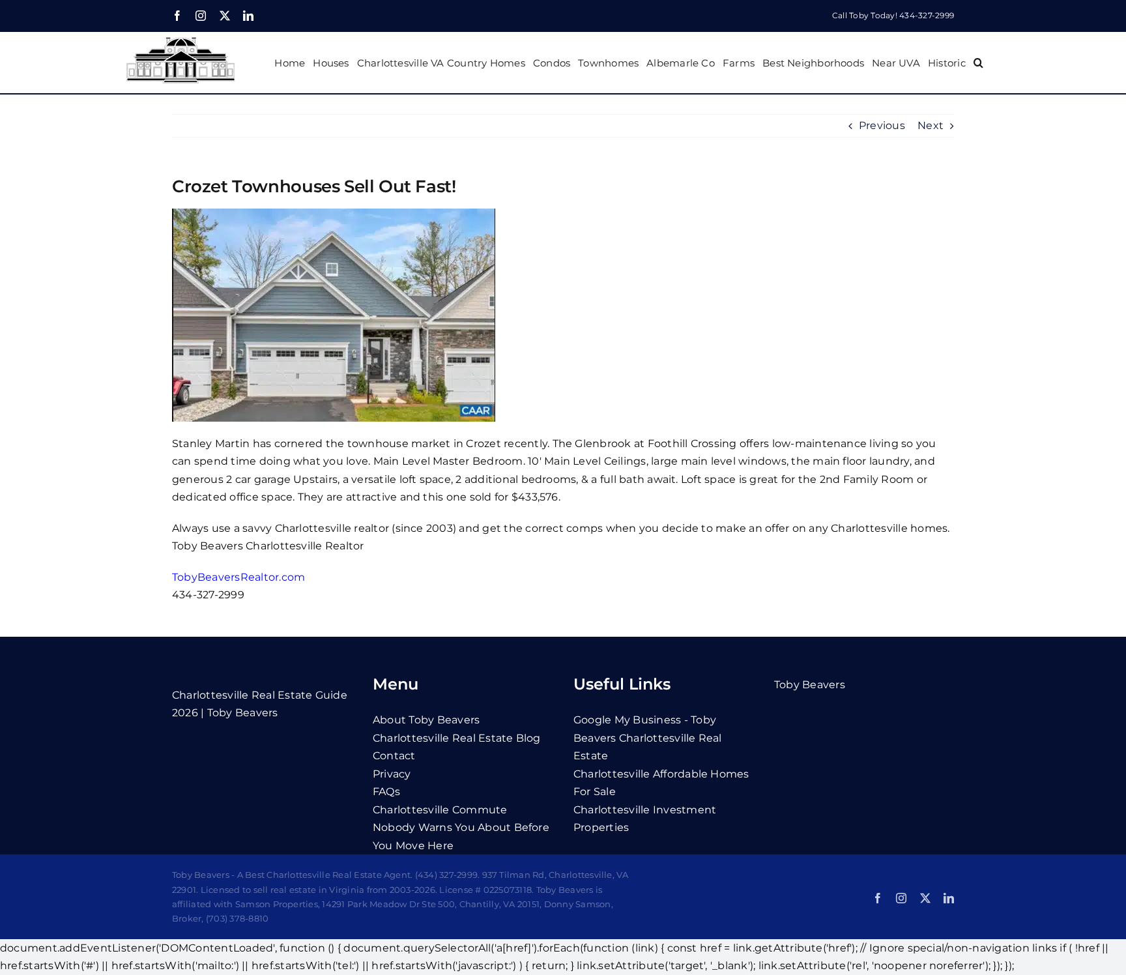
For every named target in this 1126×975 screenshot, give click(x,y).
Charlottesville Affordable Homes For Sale (661, 783)
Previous (882, 125)
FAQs (386, 791)
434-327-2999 (926, 15)
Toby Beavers (809, 684)
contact (394, 755)
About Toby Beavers (426, 720)
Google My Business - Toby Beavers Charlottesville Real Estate (647, 738)
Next (930, 125)
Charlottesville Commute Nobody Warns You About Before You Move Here (461, 828)
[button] (978, 62)
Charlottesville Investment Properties (644, 819)
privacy (392, 774)
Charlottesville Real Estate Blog (457, 738)
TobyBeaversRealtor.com (238, 577)
